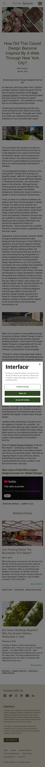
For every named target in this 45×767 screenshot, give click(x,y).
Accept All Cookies (22, 400)
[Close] (39, 364)
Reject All (22, 393)
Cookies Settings (22, 387)
